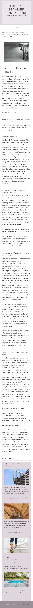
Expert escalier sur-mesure (16, 9)
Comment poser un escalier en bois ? (15, 498)
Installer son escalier (18, 32)
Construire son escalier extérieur (12, 34)
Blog (9, 32)
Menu (17, 27)
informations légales (23, 604)
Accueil (4, 32)
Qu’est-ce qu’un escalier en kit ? (13, 532)
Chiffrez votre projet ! (10, 112)
